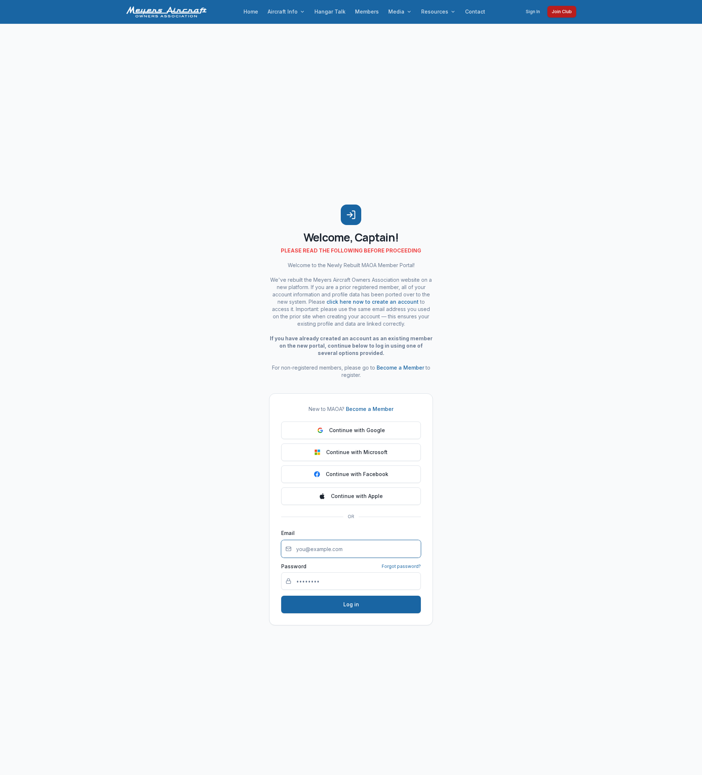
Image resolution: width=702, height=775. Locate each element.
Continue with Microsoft (357, 452)
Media (396, 11)
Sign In (533, 11)
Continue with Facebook (357, 474)
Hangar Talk (330, 11)
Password (293, 566)
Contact (475, 11)
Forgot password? (401, 566)
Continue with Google (357, 430)
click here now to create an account (373, 302)
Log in (351, 604)
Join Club (562, 11)
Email (288, 533)
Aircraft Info (283, 11)
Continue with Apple (357, 496)
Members (367, 11)
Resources (434, 11)
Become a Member (400, 367)
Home (251, 11)
